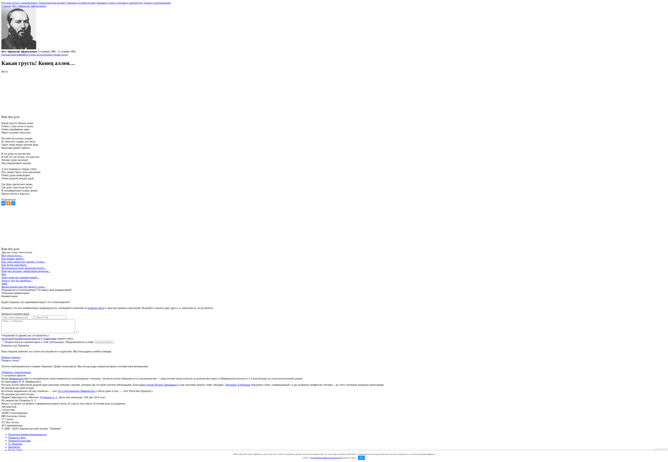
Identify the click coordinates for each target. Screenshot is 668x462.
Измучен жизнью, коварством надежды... (25, 271)
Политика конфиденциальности (27, 434)
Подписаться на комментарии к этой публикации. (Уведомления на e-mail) (49, 342)
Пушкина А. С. (49, 397)
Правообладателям (19, 440)
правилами (50, 338)
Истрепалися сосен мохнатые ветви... (23, 268)
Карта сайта (15, 450)
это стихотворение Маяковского (77, 391)
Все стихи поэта (33, 54)
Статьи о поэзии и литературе (124, 2)
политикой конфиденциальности (21, 338)
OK (361, 457)
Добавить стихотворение (16, 372)
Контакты (14, 446)
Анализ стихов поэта (55, 54)
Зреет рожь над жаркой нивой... (20, 277)
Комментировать (104, 342)
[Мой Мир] (13, 203)
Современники (29, 2)
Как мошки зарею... (13, 258)
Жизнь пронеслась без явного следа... (23, 286)
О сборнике (15, 443)
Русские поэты (10, 2)
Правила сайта (17, 437)
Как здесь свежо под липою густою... (23, 261)
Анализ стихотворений (157, 2)
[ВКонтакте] (3, 203)
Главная (6, 6)
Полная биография (12, 54)
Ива (3, 274)
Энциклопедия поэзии (51, 2)
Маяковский (16, 378)
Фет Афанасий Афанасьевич (29, 6)
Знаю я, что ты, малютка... (17, 280)
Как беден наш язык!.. (14, 264)
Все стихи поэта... (12, 255)
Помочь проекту (11, 357)
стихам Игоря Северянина (161, 384)
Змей (4, 283)
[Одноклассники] (8, 203)
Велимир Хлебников (238, 384)
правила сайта (95, 307)
